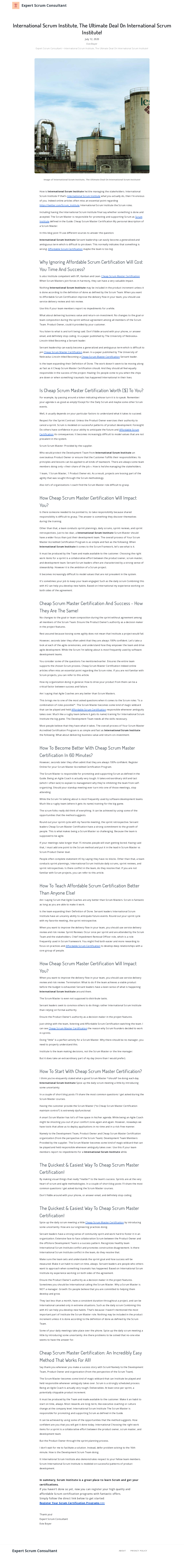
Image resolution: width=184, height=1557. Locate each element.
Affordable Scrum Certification (65, 249)
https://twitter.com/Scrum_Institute (60, 205)
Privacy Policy (139, 1550)
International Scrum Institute (83, 196)
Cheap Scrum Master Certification (120, 276)
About (122, 1550)
